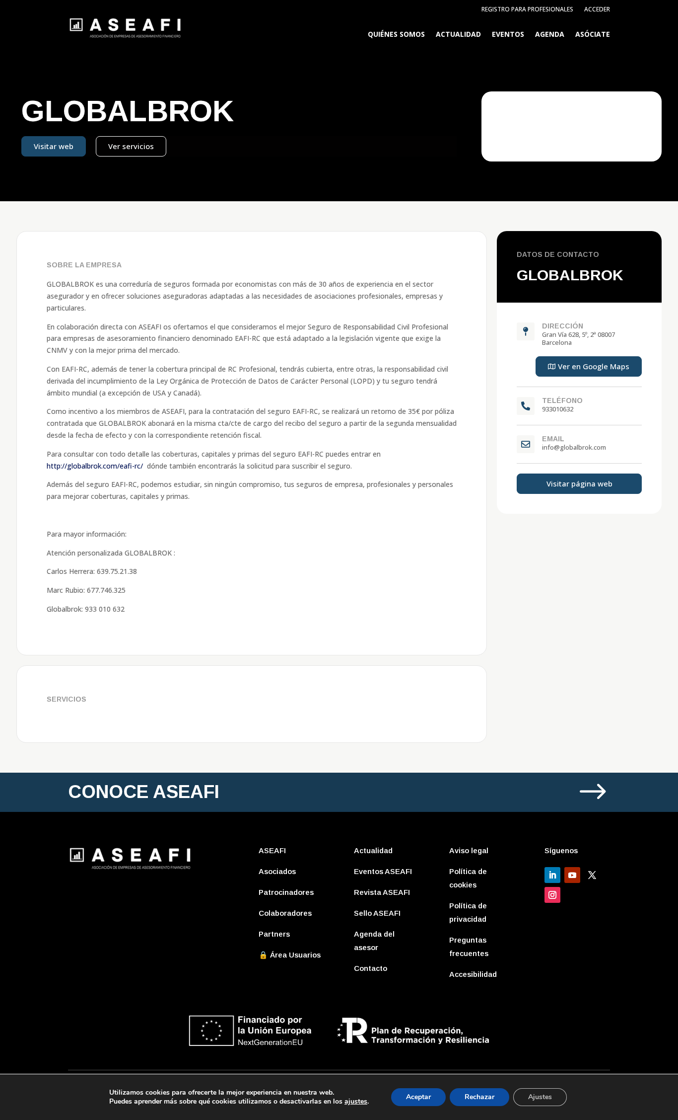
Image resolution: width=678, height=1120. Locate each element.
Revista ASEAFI (382, 892)
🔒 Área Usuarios (290, 955)
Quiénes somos (396, 35)
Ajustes (540, 1097)
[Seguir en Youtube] (572, 875)
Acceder (597, 9)
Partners (274, 934)
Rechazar (479, 1097)
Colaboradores (285, 913)
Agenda (549, 35)
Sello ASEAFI (377, 913)
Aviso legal (468, 850)
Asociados (277, 871)
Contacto (370, 968)
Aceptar (418, 1097)
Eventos (508, 35)
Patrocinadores (286, 892)
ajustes (355, 1101)
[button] (589, 366)
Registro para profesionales (527, 9)
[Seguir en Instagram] (552, 895)
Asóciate (592, 35)
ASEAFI (272, 850)
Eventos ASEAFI (383, 871)
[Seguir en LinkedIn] (552, 875)
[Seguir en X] (592, 875)
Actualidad (458, 35)
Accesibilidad (473, 974)
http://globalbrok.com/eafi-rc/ (95, 466)
